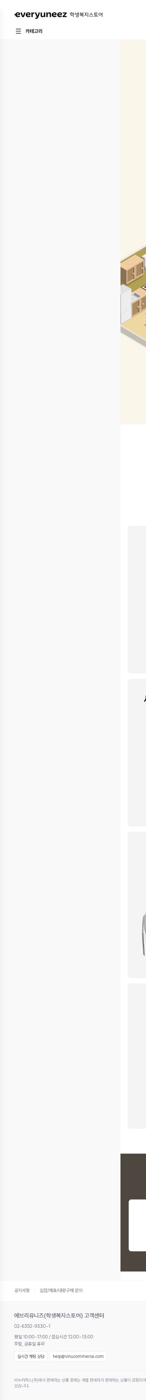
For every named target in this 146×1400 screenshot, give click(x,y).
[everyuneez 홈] (58, 16)
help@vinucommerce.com (78, 1356)
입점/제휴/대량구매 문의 (61, 1290)
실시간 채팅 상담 (30, 1356)
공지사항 (22, 1290)
